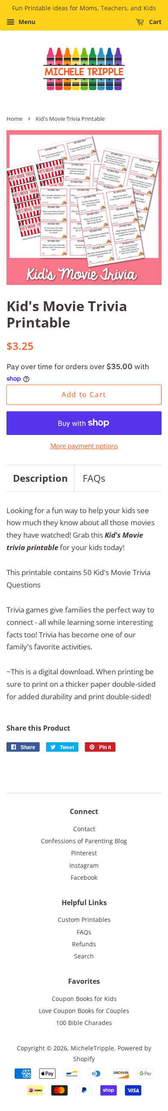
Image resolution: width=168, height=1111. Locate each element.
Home (14, 118)
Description (40, 477)
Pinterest (84, 853)
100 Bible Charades (84, 1023)
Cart (154, 22)
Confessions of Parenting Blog (84, 841)
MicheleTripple (92, 1048)
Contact (84, 829)
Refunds (84, 944)
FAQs (94, 477)
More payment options (84, 445)
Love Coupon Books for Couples (84, 1011)
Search (84, 956)
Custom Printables (84, 919)
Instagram (84, 865)
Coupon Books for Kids (84, 999)
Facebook (84, 877)
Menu (26, 22)
